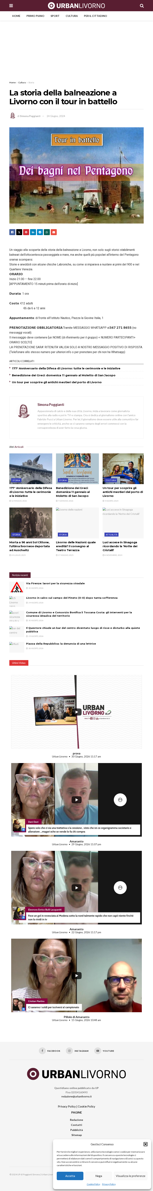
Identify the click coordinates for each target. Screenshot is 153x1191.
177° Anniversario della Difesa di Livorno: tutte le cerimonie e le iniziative (66, 368)
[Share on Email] (54, 232)
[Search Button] (142, 5)
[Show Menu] (11, 5)
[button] (145, 1144)
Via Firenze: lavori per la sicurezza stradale (55, 583)
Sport (55, 15)
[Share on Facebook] (12, 232)
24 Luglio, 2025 (18, 555)
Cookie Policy (93, 1184)
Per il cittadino (95, 15)
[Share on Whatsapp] (47, 232)
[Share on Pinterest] (26, 232)
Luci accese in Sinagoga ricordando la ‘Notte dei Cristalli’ (120, 546)
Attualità (111, 534)
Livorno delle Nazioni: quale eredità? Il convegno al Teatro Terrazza (76, 546)
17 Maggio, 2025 (66, 555)
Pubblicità (76, 1129)
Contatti (76, 1124)
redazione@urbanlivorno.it (76, 1096)
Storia (31, 82)
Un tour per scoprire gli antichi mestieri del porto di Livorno (57, 382)
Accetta (70, 1176)
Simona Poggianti (30, 116)
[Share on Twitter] (19, 232)
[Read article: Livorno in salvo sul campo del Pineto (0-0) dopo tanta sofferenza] (16, 601)
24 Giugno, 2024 (56, 116)
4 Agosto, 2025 (111, 501)
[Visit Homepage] (76, 5)
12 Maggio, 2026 (19, 501)
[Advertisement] (76, 48)
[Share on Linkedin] (33, 232)
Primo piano (35, 15)
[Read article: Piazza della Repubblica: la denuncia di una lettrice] (16, 647)
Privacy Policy (109, 1184)
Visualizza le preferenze (130, 1176)
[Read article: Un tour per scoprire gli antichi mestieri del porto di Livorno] (124, 468)
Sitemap (76, 1135)
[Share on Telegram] (40, 232)
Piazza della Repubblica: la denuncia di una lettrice (61, 643)
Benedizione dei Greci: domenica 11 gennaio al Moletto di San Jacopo (63, 375)
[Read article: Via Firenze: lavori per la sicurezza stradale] (16, 587)
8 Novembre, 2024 (113, 555)
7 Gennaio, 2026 (65, 501)
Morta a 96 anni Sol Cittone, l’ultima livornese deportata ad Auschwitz (29, 546)
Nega (98, 1176)
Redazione (76, 1119)
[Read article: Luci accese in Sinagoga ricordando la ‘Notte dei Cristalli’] (124, 523)
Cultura (72, 15)
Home (16, 15)
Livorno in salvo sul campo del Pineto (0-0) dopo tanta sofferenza (72, 597)
